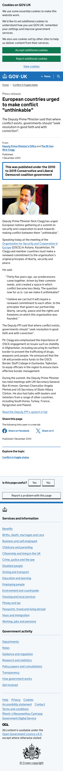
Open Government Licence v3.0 (22, 734)
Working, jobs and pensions (19, 621)
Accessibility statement (17, 704)
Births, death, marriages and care (23, 535)
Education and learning (16, 578)
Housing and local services (18, 596)
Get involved (10, 685)
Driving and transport (15, 572)
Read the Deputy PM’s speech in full (24, 412)
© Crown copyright (31, 763)
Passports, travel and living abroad (24, 609)
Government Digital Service (19, 718)
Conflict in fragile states (25, 84)
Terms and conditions (15, 709)
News (6, 648)
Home (5, 84)
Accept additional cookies (31, 50)
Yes (36, 482)
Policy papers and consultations (22, 666)
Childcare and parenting (17, 547)
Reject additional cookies (31, 58)
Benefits (7, 528)
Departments (10, 641)
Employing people (13, 584)
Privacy (15, 699)
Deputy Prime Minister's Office (19, 146)
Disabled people (12, 566)
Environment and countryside (20, 590)
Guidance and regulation (17, 654)
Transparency (10, 672)
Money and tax (11, 603)
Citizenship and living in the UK (21, 553)
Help (5, 699)
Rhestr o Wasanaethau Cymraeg (22, 713)
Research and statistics (17, 660)
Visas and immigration (16, 615)
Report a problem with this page (31, 495)
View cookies (31, 66)
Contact (40, 704)
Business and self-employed (19, 541)
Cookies (28, 699)
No (50, 482)
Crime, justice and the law (18, 559)
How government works (17, 678)
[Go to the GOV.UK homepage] (14, 76)
